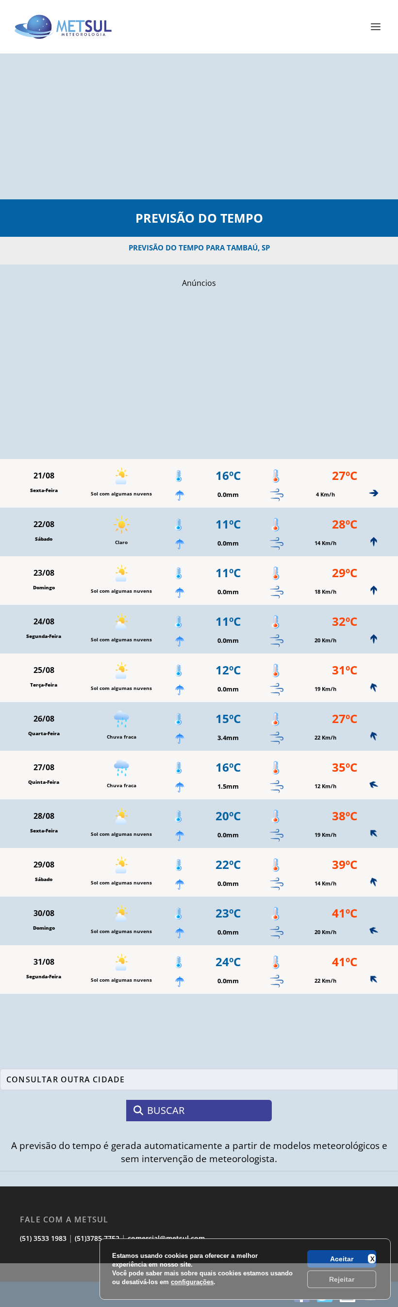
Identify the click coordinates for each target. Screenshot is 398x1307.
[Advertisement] (199, 1285)
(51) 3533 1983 (43, 1238)
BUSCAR (165, 1110)
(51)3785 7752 (97, 1238)
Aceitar (341, 1259)
